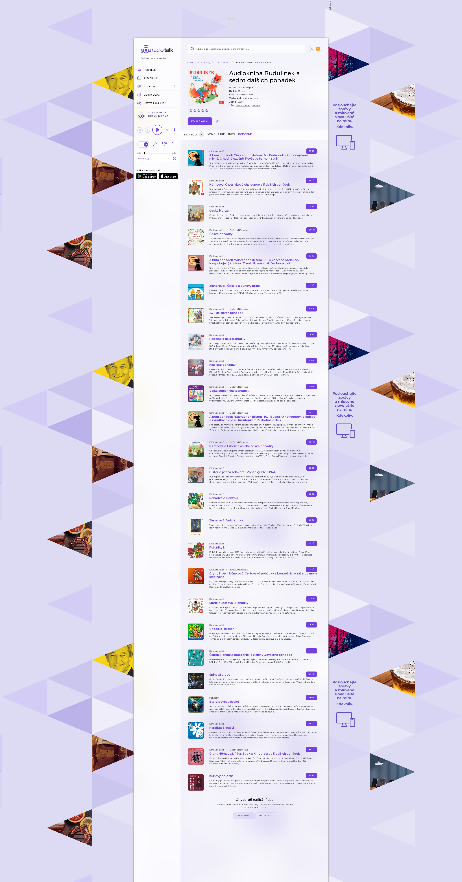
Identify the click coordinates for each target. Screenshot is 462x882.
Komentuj (143, 158)
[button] (157, 78)
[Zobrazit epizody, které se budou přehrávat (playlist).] (173, 144)
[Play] (157, 130)
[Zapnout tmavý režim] (315, 49)
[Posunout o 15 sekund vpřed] (147, 130)
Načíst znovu (243, 816)
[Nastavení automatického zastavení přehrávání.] (155, 144)
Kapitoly (193, 134)
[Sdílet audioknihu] (218, 121)
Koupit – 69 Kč (200, 121)
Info (231, 134)
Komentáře (216, 134)
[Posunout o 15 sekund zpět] (140, 130)
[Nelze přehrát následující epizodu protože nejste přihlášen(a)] (167, 130)
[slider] (144, 153)
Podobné (245, 134)
